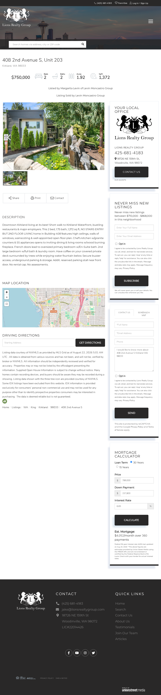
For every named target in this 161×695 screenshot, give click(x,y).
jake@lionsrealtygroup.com (83, 609)
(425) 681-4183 (104, 3)
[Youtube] (77, 653)
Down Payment (124, 487)
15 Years (124, 467)
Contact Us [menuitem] (123, 615)
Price (118, 474)
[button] (82, 44)
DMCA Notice (61, 678)
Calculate (131, 520)
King (33, 407)
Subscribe (131, 280)
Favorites (122, 3)
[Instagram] (85, 653)
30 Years (138, 462)
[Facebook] (68, 653)
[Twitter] (93, 653)
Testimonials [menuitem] (125, 627)
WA (25, 407)
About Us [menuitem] (122, 621)
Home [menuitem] (120, 603)
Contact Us (131, 171)
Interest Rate (123, 500)
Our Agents (120, 180)
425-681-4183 (129, 153)
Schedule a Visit (144, 313)
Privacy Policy (129, 268)
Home (5, 407)
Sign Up (144, 3)
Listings (16, 407)
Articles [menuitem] (121, 639)
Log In (136, 3)
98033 (54, 407)
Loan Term (121, 462)
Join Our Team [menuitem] (126, 633)
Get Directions (90, 342)
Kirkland (43, 407)
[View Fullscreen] (6, 304)
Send (131, 412)
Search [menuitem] (120, 609)
